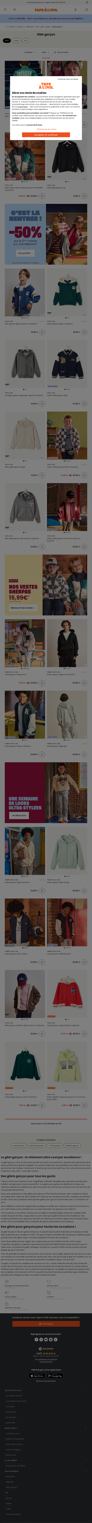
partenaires (23, 107)
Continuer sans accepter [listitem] (67, 79)
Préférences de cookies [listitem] (46, 129)
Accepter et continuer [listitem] (46, 134)
